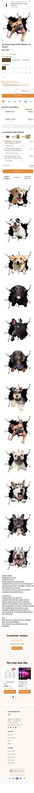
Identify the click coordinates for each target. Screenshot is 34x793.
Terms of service (12, 754)
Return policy (11, 760)
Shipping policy (12, 757)
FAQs (9, 740)
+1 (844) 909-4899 (13, 722)
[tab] (13, 697)
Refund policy (11, 763)
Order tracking (11, 737)
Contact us (10, 734)
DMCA (9, 743)
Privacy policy (11, 751)
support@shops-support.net (15, 724)
